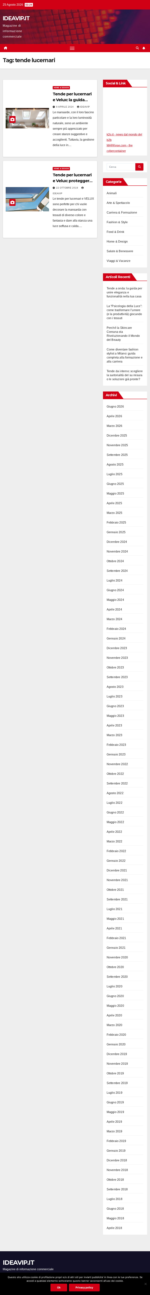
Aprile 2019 (114, 1121)
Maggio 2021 (115, 918)
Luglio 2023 (114, 696)
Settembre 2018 (117, 1189)
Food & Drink (115, 231)
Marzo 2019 (114, 1131)
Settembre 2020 (117, 976)
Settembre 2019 (117, 1083)
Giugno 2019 (115, 1102)
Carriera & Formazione (122, 212)
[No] (145, 1284)
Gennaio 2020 (116, 1044)
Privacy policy (84, 1287)
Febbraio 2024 (116, 628)
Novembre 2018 (117, 1170)
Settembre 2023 (117, 677)
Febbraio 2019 (116, 1141)
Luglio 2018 (114, 1199)
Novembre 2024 (117, 551)
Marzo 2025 (114, 512)
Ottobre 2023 (115, 667)
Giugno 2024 (115, 590)
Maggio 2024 (115, 599)
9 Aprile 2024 (65, 107)
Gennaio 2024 (116, 638)
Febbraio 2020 (116, 1034)
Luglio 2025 (114, 474)
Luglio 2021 (114, 909)
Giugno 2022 (115, 812)
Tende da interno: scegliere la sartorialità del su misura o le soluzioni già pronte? (125, 375)
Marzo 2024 (114, 619)
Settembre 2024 (117, 570)
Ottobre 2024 (115, 561)
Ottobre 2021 (115, 889)
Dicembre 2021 (117, 870)
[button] (137, 48)
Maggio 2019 (115, 1112)
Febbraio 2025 (116, 522)
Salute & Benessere (120, 251)
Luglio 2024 (114, 580)
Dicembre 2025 (117, 435)
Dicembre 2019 (117, 1054)
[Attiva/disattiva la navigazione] (72, 48)
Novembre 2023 (117, 657)
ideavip (85, 107)
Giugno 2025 (115, 483)
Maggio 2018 (115, 1218)
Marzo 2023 (114, 735)
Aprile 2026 (114, 416)
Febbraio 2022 (116, 851)
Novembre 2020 (117, 957)
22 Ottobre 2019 (67, 188)
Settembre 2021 (117, 899)
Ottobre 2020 (115, 967)
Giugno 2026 (115, 406)
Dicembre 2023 (117, 648)
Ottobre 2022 (115, 773)
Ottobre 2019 (115, 1073)
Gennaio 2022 (116, 860)
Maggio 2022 (115, 822)
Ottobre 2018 (115, 1179)
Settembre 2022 (117, 783)
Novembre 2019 (117, 1063)
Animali (112, 193)
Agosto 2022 (115, 793)
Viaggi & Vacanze (118, 260)
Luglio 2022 (114, 802)
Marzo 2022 (114, 841)
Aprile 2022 (114, 831)
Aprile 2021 (114, 928)
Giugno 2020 (115, 996)
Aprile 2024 (114, 609)
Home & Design (61, 88)
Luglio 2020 (114, 986)
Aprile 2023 (114, 725)
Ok (59, 1287)
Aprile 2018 (114, 1228)
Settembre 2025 (117, 454)
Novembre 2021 (117, 880)
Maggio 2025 (115, 493)
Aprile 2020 (114, 1015)
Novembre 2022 (117, 764)
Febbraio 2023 (116, 744)
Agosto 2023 (115, 686)
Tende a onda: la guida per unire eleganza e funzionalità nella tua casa (124, 292)
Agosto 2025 (115, 464)
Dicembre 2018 (117, 1160)
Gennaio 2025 (116, 532)
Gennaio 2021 (116, 947)
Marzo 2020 (114, 1025)
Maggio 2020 (115, 1005)
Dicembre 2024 (117, 541)
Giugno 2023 (115, 706)
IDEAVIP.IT (16, 18)
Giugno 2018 (115, 1208)
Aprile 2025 (114, 503)
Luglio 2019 (114, 1092)
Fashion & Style (117, 222)
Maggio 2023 (115, 715)
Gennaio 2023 (116, 754)
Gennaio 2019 (116, 1150)
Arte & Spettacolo (118, 202)
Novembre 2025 (117, 445)
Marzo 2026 (114, 425)
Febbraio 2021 (116, 938)
